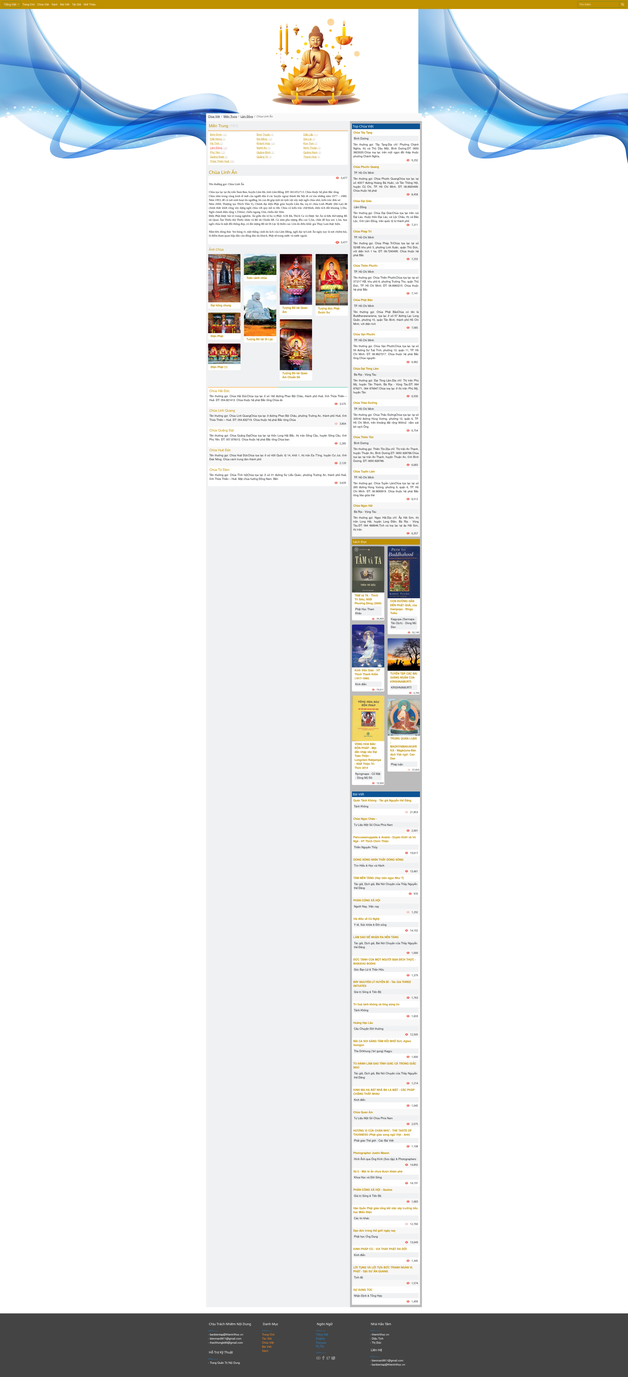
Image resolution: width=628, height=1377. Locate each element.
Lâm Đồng (247, 116)
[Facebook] (323, 1358)
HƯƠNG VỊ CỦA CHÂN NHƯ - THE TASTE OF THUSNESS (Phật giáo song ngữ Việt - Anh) (382, 1132)
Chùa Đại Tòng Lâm (366, 368)
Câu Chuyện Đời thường (368, 1028)
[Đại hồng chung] (224, 278)
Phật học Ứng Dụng (366, 1236)
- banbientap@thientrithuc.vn (225, 1334)
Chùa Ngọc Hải (363, 506)
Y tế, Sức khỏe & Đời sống (370, 924)
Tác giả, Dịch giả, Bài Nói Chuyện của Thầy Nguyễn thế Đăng (385, 886)
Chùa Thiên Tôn (363, 437)
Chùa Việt (43, 4)
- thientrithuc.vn (379, 1334)
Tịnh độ (358, 1277)
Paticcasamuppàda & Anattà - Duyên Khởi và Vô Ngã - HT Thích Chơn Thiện (384, 839)
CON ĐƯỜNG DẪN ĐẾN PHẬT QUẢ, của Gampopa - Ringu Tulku (403, 607)
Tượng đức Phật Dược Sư (329, 310)
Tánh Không (361, 806)
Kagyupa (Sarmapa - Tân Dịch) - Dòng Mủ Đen (403, 623)
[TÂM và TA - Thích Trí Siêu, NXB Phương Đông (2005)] (368, 569)
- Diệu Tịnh (376, 1338)
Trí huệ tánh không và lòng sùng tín (376, 1004)
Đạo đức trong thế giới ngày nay (374, 1230)
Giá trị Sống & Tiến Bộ (367, 992)
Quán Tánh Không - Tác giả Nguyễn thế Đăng (382, 800)
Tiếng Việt (10, 4)
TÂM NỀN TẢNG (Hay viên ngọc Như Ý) (378, 878)
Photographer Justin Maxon (371, 1153)
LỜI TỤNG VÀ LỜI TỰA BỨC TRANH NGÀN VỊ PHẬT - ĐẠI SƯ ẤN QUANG (382, 1269)
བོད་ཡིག (320, 1346)
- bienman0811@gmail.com (224, 1338)
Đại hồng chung (221, 305)
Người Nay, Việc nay (366, 906)
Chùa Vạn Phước (364, 334)
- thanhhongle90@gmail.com (225, 1342)
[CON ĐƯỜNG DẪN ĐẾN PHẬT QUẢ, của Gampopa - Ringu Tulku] (404, 572)
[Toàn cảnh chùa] (260, 264)
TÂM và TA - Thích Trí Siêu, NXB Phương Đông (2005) (368, 599)
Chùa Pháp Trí (362, 231)
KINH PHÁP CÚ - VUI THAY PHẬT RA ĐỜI (380, 1249)
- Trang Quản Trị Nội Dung (224, 1362)
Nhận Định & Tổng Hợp (368, 1295)
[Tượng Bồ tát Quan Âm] (296, 279)
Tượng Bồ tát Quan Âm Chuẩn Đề (294, 375)
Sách (55, 4)
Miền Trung (230, 116)
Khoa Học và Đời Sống (368, 1177)
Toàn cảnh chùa (256, 278)
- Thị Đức (375, 1342)
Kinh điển (360, 684)
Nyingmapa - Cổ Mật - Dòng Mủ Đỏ (367, 776)
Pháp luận (397, 764)
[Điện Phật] (224, 322)
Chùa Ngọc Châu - (365, 819)
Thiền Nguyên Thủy (366, 847)
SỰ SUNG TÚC (362, 1290)
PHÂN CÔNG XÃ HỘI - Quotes (372, 1190)
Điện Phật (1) (219, 367)
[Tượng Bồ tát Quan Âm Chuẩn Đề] (296, 344)
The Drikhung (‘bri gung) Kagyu (373, 1051)
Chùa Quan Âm (363, 1112)
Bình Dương (361, 138)
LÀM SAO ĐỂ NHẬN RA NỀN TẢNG (376, 937)
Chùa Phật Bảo (363, 300)
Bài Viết (64, 4)
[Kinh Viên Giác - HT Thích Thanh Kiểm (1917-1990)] (368, 645)
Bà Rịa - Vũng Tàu (365, 374)
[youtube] (318, 1358)
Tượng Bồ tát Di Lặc (259, 339)
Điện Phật (217, 336)
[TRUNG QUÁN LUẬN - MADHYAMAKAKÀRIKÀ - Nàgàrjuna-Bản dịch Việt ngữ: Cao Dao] (404, 717)
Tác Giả (76, 4)
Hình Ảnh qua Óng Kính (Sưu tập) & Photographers (385, 1159)
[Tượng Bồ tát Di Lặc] (260, 310)
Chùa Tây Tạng (362, 132)
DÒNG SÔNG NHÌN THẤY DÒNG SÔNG (378, 859)
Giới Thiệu (90, 4)
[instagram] (333, 1358)
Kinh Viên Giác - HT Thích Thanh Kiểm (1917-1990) (367, 674)
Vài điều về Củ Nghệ (366, 919)
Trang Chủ (28, 4)
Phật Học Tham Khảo (364, 611)
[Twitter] (328, 1358)
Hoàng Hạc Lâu (363, 1023)
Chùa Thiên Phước (365, 265)
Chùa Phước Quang (366, 167)
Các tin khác (361, 1218)
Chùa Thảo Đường (365, 403)
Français (321, 1342)
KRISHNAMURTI (401, 687)
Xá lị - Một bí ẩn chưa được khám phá (377, 1171)
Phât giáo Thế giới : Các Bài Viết (374, 1140)
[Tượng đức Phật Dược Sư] (331, 279)
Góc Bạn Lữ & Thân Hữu (369, 969)
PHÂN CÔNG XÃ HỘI (366, 900)
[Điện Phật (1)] (224, 353)
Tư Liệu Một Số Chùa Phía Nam (373, 825)
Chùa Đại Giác (362, 201)
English (320, 1338)
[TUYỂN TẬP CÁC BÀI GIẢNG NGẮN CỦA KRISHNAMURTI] (404, 654)
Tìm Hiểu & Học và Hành (369, 865)
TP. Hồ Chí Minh (364, 173)
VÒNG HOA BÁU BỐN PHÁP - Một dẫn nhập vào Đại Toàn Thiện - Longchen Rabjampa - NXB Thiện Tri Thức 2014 (368, 756)
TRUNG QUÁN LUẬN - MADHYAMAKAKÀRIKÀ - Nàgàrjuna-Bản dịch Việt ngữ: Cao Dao (403, 748)
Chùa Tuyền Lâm (364, 471)
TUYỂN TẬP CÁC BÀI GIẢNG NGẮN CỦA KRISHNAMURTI (403, 677)
